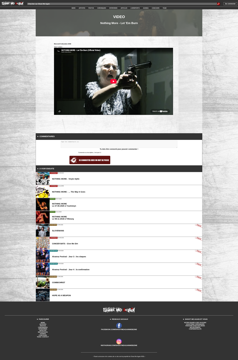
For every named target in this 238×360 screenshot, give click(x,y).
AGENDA (43, 333)
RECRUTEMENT (195, 327)
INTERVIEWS (42, 329)
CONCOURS (43, 335)
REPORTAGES (43, 332)
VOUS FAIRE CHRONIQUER (195, 324)
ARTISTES (42, 324)
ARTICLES (42, 330)
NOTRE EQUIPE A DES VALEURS (195, 322)
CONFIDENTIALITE (195, 329)
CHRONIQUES (43, 327)
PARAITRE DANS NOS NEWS (195, 326)
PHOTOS (43, 326)
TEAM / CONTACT (43, 337)
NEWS (43, 322)
